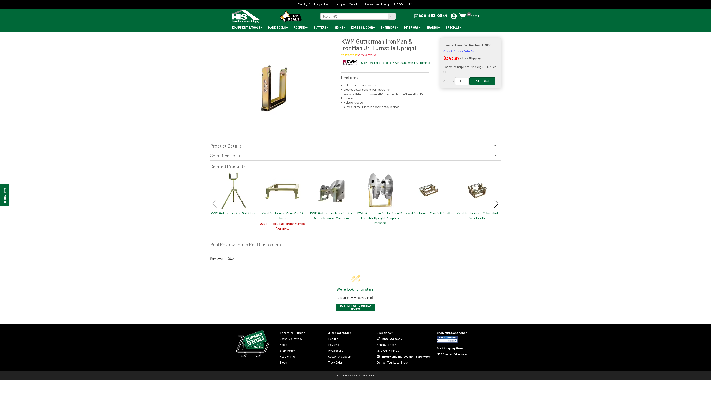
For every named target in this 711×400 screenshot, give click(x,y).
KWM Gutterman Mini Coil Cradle (428, 213)
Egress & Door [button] (362, 27)
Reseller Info (287, 356)
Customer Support (339, 356)
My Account (335, 350)
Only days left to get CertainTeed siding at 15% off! (356, 4)
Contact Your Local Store (392, 362)
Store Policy (287, 350)
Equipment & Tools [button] (246, 27)
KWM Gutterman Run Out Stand (233, 213)
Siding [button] (338, 27)
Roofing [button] (300, 27)
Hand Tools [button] (277, 27)
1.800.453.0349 (391, 338)
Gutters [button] (319, 27)
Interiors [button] (411, 27)
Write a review (367, 55)
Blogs (283, 362)
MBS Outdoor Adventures (452, 354)
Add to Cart (482, 81)
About (283, 344)
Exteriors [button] (388, 27)
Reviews (333, 344)
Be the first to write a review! (355, 307)
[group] (274, 84)
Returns (333, 338)
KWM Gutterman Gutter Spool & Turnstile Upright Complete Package (380, 218)
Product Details (226, 146)
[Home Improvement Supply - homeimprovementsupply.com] (254, 16)
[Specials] (252, 343)
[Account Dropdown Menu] (454, 16)
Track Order (335, 362)
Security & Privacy (291, 338)
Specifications (225, 155)
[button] (496, 204)
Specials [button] (453, 27)
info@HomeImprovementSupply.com (406, 356)
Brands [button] (432, 27)
